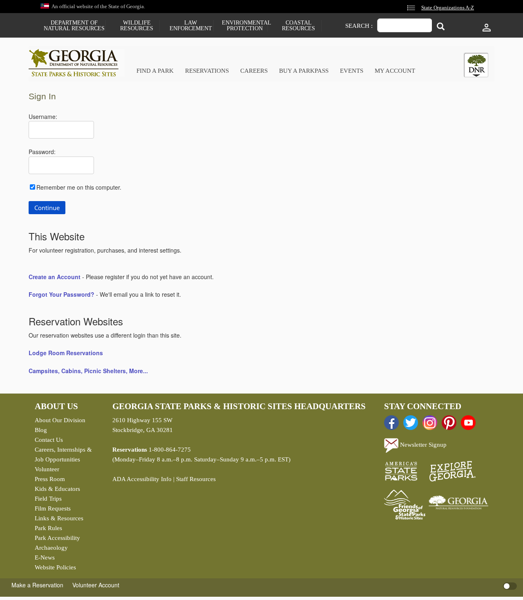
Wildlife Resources (136, 25)
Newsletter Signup (422, 444)
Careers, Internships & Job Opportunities (63, 454)
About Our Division (60, 420)
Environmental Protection (244, 25)
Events (351, 70)
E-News (45, 557)
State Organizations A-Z (447, 8)
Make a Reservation (37, 585)
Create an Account (54, 277)
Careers (254, 70)
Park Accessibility (57, 538)
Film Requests (53, 508)
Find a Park (155, 70)
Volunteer (47, 469)
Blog (41, 430)
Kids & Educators (57, 489)
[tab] (476, 65)
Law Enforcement (191, 25)
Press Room (50, 479)
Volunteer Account (95, 585)
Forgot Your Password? (61, 294)
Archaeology (51, 547)
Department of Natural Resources (74, 25)
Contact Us (49, 440)
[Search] (440, 26)
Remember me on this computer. (78, 187)
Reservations (207, 70)
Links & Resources (59, 518)
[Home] (77, 62)
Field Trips (48, 498)
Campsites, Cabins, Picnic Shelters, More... (88, 371)
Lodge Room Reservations (66, 353)
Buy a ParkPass (304, 70)
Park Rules (48, 528)
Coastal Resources (298, 25)
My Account (395, 70)
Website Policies (55, 567)
